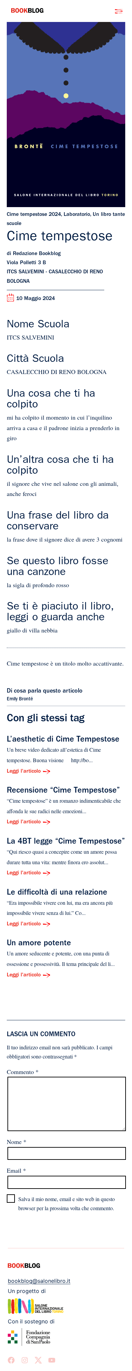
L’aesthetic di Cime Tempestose (63, 740)
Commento (23, 1072)
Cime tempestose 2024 (34, 215)
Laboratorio (77, 215)
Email (16, 1170)
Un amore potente (39, 944)
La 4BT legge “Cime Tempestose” (66, 842)
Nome (16, 1142)
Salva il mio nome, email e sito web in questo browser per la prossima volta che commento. (66, 1203)
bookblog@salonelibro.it (39, 1280)
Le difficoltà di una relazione (57, 893)
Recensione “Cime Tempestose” (63, 791)
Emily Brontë (20, 699)
